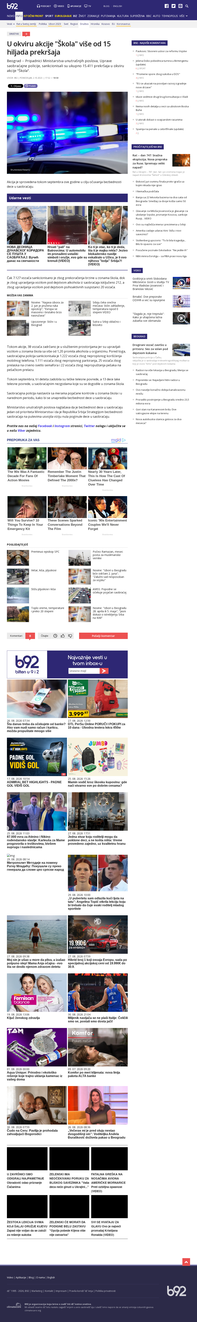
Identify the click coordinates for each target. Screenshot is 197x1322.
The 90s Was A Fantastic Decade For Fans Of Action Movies (26, 476)
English (117, 6)
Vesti (9, 24)
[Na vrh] (186, 1262)
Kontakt (49, 1291)
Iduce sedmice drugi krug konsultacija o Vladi (162, 96)
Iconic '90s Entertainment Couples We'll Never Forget (107, 525)
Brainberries (27, 486)
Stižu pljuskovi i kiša (43, 589)
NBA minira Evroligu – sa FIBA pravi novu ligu (161, 256)
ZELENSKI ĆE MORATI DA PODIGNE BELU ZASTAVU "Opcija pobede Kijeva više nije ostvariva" (67, 1228)
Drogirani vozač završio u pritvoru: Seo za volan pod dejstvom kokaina (150, 349)
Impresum (61, 1291)
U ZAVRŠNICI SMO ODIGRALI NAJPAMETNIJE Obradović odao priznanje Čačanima (25, 1180)
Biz (75, 16)
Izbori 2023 (55, 24)
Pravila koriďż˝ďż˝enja (81, 1291)
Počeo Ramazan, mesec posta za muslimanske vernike (108, 555)
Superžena (137, 16)
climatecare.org (33, 1310)
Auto (156, 16)
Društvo (84, 24)
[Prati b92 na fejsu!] (167, 7)
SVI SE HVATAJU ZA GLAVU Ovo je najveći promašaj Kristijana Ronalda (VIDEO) (106, 1228)
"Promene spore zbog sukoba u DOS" (158, 74)
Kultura (123, 16)
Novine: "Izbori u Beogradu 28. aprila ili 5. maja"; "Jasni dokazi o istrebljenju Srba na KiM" (109, 613)
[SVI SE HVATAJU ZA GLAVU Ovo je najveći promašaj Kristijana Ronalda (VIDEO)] (109, 1217)
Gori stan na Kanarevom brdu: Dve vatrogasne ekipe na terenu (156, 411)
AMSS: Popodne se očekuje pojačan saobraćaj (109, 590)
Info (19, 16)
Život (82, 16)
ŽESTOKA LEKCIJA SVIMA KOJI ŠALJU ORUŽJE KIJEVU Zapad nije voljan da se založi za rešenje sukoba (27, 1228)
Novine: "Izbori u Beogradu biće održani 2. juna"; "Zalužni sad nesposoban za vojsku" (109, 575)
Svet (66, 24)
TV (89, 6)
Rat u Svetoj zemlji (26, 24)
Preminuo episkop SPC (45, 551)
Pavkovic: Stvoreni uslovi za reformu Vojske (161, 51)
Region (74, 24)
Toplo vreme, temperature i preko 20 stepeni (47, 609)
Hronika (95, 24)
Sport (49, 16)
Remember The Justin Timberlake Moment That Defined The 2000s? (67, 476)
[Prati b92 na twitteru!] (173, 7)
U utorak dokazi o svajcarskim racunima (159, 119)
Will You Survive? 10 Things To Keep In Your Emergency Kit (25, 525)
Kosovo (106, 24)
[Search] (186, 6)
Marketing (37, 1291)
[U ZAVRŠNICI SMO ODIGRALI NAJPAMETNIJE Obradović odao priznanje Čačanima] (27, 1169)
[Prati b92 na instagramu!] (180, 7)
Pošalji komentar (103, 636)
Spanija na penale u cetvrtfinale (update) (160, 129)
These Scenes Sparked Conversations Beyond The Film (65, 525)
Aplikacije (75, 6)
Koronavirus (123, 24)
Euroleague (63, 16)
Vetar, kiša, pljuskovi (43, 570)
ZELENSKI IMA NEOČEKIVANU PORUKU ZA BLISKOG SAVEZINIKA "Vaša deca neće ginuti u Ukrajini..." (69, 1180)
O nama (40, 1277)
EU (113, 24)
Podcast (46, 6)
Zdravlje (93, 16)
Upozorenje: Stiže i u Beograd (44, 323)
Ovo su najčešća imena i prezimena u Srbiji (161, 224)
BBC (149, 16)
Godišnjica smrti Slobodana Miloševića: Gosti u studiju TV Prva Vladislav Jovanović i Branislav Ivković (151, 284)
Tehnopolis (170, 16)
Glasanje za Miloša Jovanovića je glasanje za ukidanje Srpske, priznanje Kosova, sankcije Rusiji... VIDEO (162, 214)
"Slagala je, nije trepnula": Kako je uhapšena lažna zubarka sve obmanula (148, 317)
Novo (10, 16)
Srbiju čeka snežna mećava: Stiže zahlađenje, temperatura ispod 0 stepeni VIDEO (109, 307)
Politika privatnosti (105, 1291)
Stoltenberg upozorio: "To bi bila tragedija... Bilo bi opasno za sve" (161, 242)
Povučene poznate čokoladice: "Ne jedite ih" (162, 250)
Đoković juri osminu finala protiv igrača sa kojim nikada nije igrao (160, 183)
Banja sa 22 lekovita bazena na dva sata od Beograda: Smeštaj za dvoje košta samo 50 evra (161, 201)
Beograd (139, 336)
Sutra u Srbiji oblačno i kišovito (106, 323)
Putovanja (108, 16)
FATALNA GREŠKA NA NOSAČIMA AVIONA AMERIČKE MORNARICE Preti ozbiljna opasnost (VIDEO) (108, 1182)
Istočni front (33, 16)
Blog (106, 6)
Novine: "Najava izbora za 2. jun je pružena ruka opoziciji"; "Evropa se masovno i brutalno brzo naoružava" (47, 309)
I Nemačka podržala (147, 191)
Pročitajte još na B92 (148, 146)
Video (61, 6)
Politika (43, 24)
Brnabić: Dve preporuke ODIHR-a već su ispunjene (149, 298)
